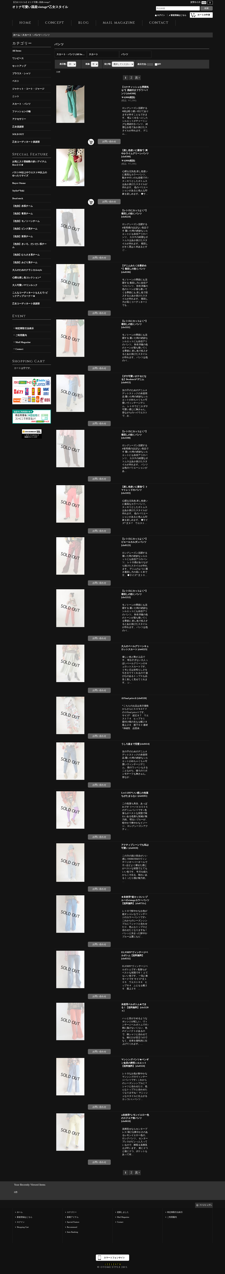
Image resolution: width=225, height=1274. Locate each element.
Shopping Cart (23, 1227)
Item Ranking (72, 1232)
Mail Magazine (23, 342)
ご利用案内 (21, 335)
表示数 (63, 64)
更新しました (123, 1212)
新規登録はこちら (178, 15)
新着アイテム (73, 1217)
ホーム (20, 1212)
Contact (19, 349)
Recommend (72, 1227)
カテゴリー (72, 1212)
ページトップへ (206, 1205)
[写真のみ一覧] (151, 64)
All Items (16, 50)
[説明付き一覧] (159, 64)
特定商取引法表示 (24, 328)
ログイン (161, 15)
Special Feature (73, 1222)
